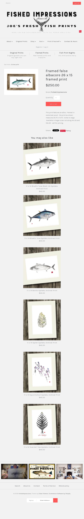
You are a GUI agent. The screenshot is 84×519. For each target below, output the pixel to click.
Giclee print (15, 64)
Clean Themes (43, 493)
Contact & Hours (70, 41)
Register (39, 47)
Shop (33, 41)
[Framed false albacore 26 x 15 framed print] (21, 70)
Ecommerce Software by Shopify (59, 493)
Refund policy (64, 486)
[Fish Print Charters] (14, 478)
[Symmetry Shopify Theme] (42, 478)
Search (17, 486)
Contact (37, 486)
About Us (26, 486)
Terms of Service (49, 486)
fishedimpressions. (25, 493)
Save (63, 131)
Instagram (68, 3)
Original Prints (21, 41)
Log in (46, 47)
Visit (41, 41)
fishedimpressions (59, 92)
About (10, 41)
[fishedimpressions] (42, 12)
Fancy (68, 131)
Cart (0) (76, 3)
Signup (31, 500)
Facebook (65, 3)
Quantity (49, 97)
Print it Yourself (54, 41)
